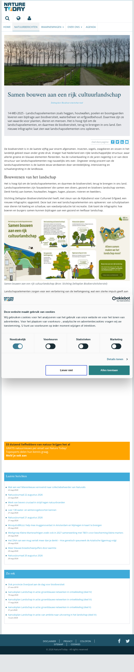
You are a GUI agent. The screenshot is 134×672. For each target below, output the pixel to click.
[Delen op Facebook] (112, 142)
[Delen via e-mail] (127, 142)
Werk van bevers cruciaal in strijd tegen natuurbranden (36, 502)
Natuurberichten (26, 27)
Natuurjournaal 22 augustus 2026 (25, 494)
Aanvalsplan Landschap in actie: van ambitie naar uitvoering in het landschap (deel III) (52, 614)
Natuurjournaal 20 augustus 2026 (25, 555)
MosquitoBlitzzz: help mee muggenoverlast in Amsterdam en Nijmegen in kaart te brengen (55, 525)
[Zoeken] (7, 18)
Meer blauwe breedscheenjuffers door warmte (32, 548)
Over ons (74, 27)
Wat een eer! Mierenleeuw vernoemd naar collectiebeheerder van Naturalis (46, 487)
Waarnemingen (51, 27)
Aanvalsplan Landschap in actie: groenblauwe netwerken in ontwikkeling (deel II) (49, 607)
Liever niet (66, 370)
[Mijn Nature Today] (29, 18)
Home (7, 27)
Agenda (91, 27)
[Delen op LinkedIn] (122, 142)
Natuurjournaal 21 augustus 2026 (25, 517)
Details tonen (115, 359)
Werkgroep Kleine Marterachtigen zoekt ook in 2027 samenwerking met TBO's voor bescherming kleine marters (65, 532)
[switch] (50, 346)
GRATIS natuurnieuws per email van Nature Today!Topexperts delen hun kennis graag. (36, 451)
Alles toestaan (109, 370)
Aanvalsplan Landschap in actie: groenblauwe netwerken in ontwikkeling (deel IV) (50, 591)
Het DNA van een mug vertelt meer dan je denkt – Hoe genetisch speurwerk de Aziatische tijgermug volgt (62, 540)
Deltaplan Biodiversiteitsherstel (67, 102)
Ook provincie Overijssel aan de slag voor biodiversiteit (36, 584)
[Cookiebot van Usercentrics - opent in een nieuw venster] (114, 299)
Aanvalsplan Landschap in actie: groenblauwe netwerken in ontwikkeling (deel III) (50, 599)
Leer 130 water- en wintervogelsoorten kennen (32, 509)
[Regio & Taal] (18, 18)
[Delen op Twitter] (117, 142)
